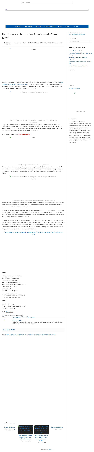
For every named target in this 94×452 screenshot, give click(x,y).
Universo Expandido (49, 26)
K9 (25, 334)
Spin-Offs (38, 26)
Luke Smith (28, 334)
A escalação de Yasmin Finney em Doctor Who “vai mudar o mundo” (25, 437)
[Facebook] (5, 330)
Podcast (67, 26)
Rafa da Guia (51, 449)
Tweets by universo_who (74, 88)
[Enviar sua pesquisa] (71, 2)
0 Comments (7, 44)
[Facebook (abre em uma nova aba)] (43, 6)
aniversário (7, 334)
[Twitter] (3, 330)
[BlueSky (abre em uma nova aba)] (53, 6)
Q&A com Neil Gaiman (57, 427)
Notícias (37, 42)
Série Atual (18, 26)
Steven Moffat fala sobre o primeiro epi (9, 428)
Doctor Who (13, 334)
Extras (60, 26)
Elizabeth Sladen (20, 334)
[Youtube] (14, 330)
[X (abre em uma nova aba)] (41, 6)
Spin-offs (43, 42)
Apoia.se (76, 26)
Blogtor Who (9, 312)
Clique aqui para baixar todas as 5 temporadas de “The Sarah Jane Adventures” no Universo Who (33, 233)
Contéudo (30, 42)
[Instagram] (7, 330)
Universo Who (7, 42)
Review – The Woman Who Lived (76, 50)
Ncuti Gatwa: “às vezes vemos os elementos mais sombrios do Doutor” (41, 438)
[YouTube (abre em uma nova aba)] (50, 6)
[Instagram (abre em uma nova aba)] (46, 6)
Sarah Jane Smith (35, 334)
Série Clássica (28, 26)
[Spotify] (12, 330)
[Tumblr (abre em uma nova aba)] (48, 6)
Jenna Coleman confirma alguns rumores (78, 65)
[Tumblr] (10, 330)
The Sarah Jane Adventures (55, 42)
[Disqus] (33, 356)
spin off (41, 334)
